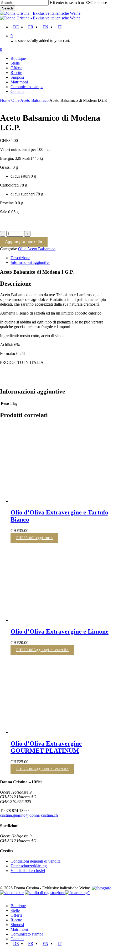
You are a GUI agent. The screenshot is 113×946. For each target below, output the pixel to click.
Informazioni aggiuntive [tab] (30, 262)
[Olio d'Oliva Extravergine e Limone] (50, 620)
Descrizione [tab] (20, 258)
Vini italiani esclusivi (28, 870)
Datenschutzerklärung (29, 866)
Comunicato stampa (27, 934)
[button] (42, 650)
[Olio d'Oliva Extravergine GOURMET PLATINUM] (50, 732)
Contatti (17, 939)
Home (5, 100)
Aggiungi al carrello (23, 242)
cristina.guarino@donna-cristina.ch (29, 815)
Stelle (15, 910)
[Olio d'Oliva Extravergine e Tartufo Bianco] (50, 501)
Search (7, 8)
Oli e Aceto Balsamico (30, 100)
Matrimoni (19, 929)
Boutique (18, 906)
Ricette (16, 920)
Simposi (17, 924)
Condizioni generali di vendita (35, 861)
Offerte (16, 915)
